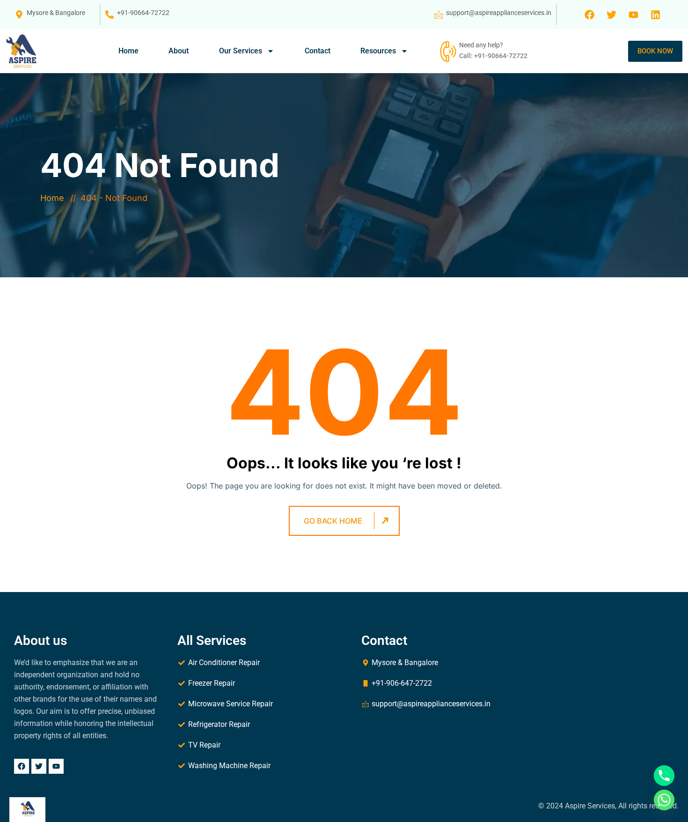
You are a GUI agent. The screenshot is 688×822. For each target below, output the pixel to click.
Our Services (240, 50)
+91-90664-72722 (143, 12)
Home (128, 50)
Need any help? (481, 45)
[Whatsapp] (664, 800)
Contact (317, 50)
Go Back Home (333, 521)
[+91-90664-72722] (109, 14)
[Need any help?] (447, 51)
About (178, 50)
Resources (378, 50)
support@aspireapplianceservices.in (498, 12)
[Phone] (664, 775)
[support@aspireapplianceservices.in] (438, 14)
